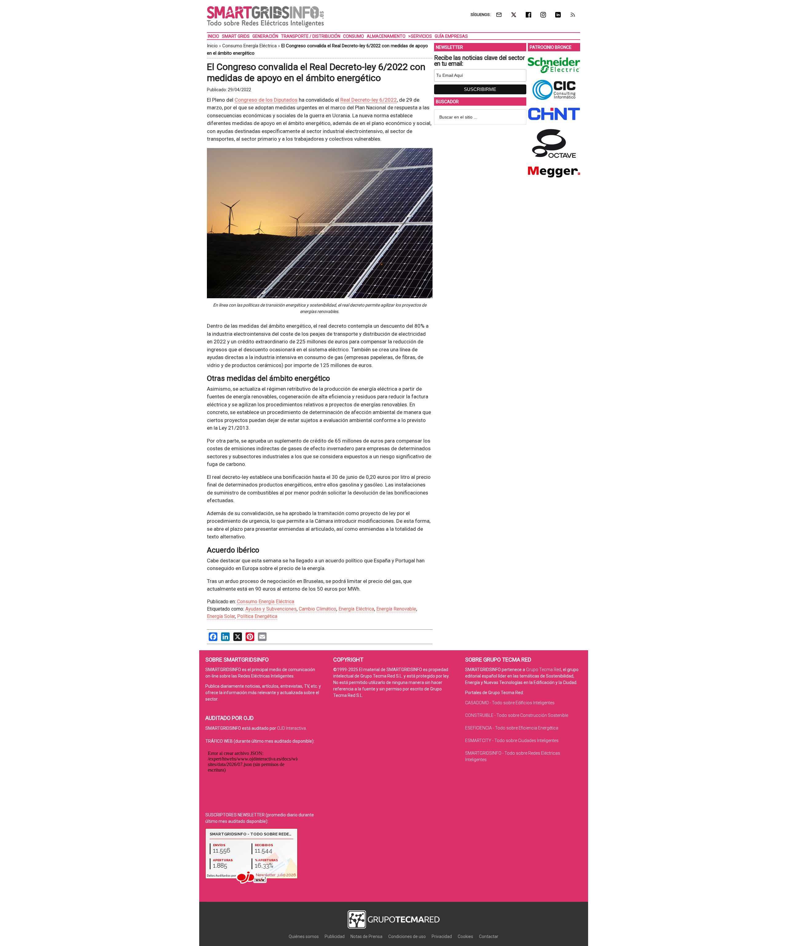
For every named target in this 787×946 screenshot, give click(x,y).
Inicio (212, 46)
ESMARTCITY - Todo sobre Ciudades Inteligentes (512, 740)
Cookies (465, 936)
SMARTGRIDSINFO (265, 17)
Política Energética (257, 616)
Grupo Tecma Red (543, 669)
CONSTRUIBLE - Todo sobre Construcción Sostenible (516, 715)
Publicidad (335, 936)
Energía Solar (221, 616)
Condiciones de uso (407, 936)
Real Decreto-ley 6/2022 (368, 100)
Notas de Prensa (366, 936)
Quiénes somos (304, 936)
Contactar (488, 936)
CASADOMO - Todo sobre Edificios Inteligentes (510, 702)
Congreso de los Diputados (266, 100)
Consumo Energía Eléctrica (249, 46)
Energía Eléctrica (356, 609)
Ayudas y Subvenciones (271, 609)
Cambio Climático (317, 609)
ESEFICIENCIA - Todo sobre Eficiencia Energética (511, 727)
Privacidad (442, 936)
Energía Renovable (396, 609)
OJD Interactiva (291, 728)
